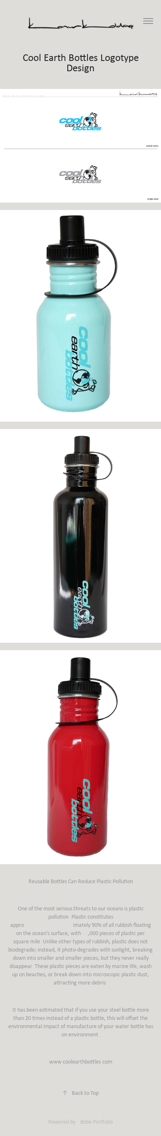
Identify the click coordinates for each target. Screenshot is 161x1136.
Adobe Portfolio (95, 1121)
